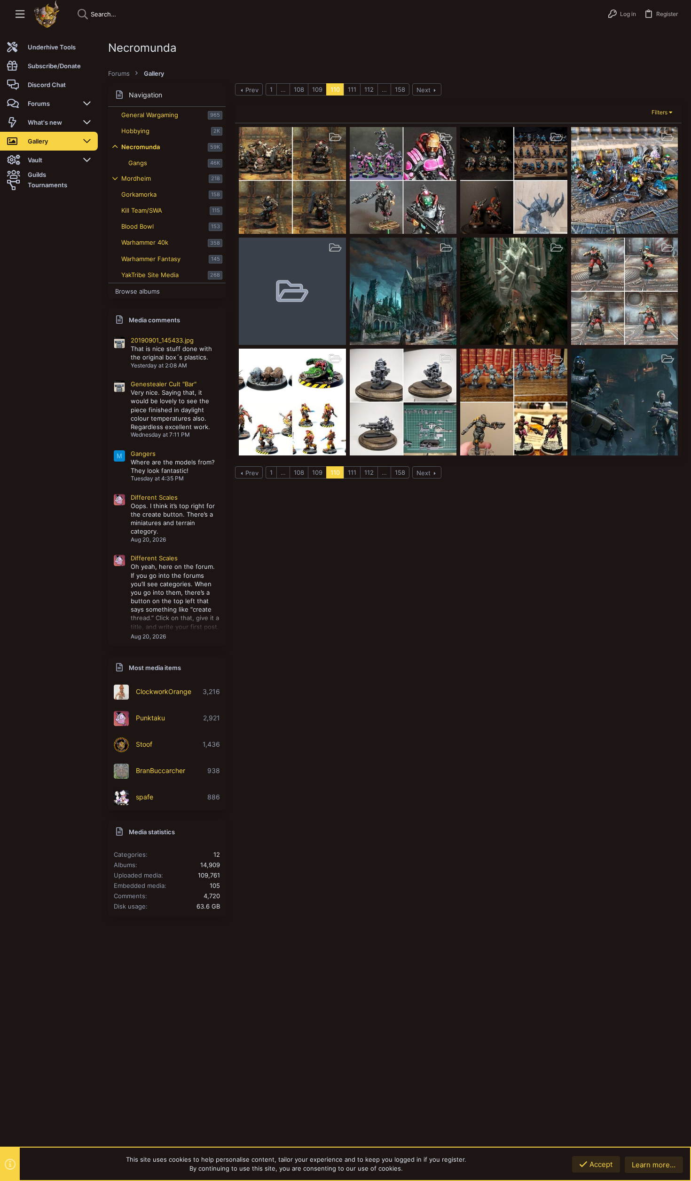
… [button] (283, 89)
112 (369, 89)
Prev (252, 90)
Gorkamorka (139, 194)
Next (423, 90)
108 (299, 89)
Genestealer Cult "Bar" (163, 384)
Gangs (137, 163)
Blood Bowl (137, 226)
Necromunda (140, 147)
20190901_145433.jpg (162, 340)
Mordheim (136, 178)
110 (335, 89)
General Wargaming (149, 115)
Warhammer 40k (144, 242)
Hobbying (135, 131)
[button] (20, 14)
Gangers (143, 453)
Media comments (154, 320)
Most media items (155, 667)
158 (400, 89)
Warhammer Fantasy (151, 259)
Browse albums (137, 291)
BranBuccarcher (160, 770)
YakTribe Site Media (150, 275)
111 (352, 89)
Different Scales (154, 497)
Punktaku (150, 718)
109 (317, 89)
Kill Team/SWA (141, 210)
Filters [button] (659, 112)
